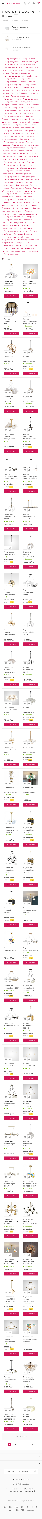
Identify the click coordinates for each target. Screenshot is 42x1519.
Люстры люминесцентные (15, 231)
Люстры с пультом (31, 110)
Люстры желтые (11, 168)
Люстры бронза (11, 165)
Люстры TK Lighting (12, 84)
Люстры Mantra (11, 82)
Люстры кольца (26, 113)
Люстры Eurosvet (28, 64)
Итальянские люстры (13, 67)
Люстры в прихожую (13, 130)
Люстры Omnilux (30, 99)
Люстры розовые (11, 176)
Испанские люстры (12, 99)
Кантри (31, 107)
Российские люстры (20, 96)
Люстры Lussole (11, 102)
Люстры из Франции (23, 234)
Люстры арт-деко (27, 139)
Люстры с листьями (12, 194)
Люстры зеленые (28, 168)
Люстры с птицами (23, 197)
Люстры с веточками (25, 191)
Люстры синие (32, 179)
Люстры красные (23, 174)
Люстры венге (26, 165)
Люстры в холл (18, 133)
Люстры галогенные (23, 228)
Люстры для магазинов (23, 128)
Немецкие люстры (12, 76)
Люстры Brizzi (30, 84)
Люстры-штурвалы (21, 208)
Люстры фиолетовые (13, 182)
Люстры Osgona (11, 64)
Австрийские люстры (20, 73)
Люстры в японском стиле (21, 159)
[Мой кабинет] (34, 4)
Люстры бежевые (27, 162)
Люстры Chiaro (28, 59)
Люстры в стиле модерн (14, 148)
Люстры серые (28, 176)
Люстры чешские (11, 237)
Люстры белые (10, 162)
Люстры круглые (11, 254)
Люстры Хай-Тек (11, 87)
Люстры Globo (10, 79)
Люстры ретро (18, 153)
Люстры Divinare (17, 251)
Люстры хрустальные (20, 105)
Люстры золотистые (13, 171)
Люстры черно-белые (21, 188)
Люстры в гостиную (17, 122)
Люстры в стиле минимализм (25, 145)
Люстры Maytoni (16, 70)
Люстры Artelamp (27, 79)
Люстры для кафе (21, 125)
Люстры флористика (20, 90)
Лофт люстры (19, 107)
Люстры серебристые (13, 179)
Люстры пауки (10, 113)
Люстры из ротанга (12, 220)
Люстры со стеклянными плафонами (20, 217)
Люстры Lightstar (11, 61)
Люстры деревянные (27, 214)
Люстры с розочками (13, 199)
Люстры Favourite (30, 76)
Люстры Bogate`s (11, 59)
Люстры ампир (16, 136)
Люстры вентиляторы (13, 116)
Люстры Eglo (33, 251)
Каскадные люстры (12, 110)
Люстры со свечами (21, 202)
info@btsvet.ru (22, 1484)
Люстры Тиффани (19, 93)
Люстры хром (21, 185)
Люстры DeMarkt (27, 82)
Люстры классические (14, 142)
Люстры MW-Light (29, 61)
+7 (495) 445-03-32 (21, 1479)
